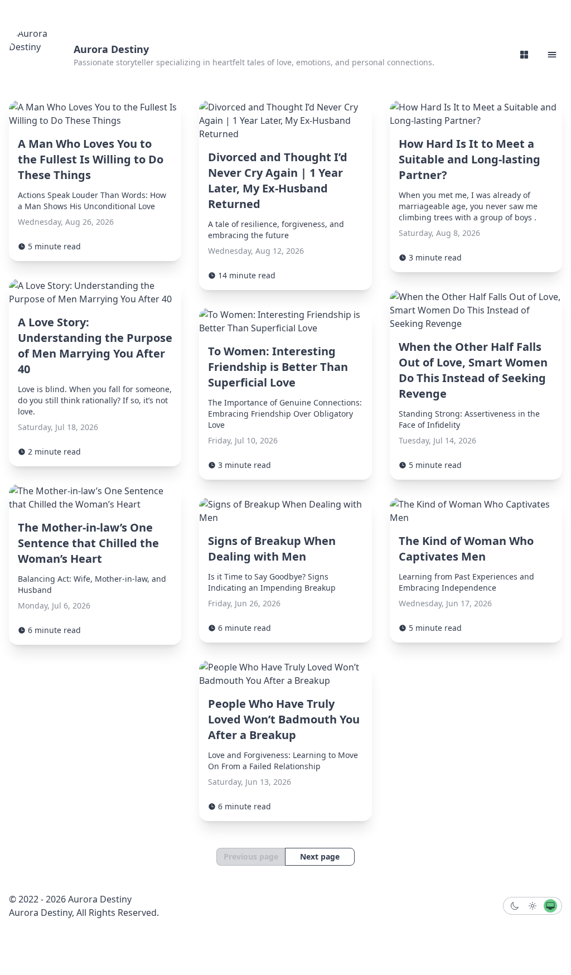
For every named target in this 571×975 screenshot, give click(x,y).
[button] (552, 55)
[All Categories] (524, 55)
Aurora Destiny (111, 49)
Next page (320, 856)
